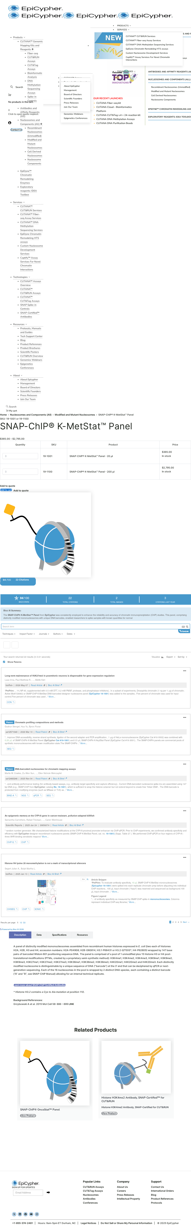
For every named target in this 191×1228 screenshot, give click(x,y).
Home (3, 414)
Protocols (156, 1202)
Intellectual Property (128, 1198)
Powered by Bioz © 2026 (13, 934)
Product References (162, 1198)
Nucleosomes (91, 1194)
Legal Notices (88, 1223)
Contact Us (157, 1186)
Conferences (90, 1202)
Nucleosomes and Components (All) (30, 414)
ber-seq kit (108, 103)
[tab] (20, 939)
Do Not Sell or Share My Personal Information (126, 1223)
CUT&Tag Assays (93, 1190)
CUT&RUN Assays (93, 1186)
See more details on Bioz (180, 934)
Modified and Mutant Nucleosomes (75, 414)
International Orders (162, 1190)
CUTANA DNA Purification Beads (114, 123)
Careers (121, 1190)
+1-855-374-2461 (22, 1223)
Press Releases (125, 1194)
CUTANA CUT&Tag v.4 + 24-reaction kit (118, 115)
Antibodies (89, 1198)
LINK (71, 1008)
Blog (153, 1194)
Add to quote (7, 485)
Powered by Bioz (7, 588)
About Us (122, 1186)
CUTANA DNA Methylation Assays (115, 119)
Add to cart (6, 490)
